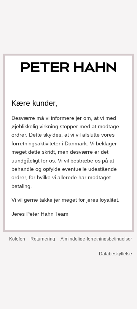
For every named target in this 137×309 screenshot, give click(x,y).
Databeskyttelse (115, 253)
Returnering (42, 239)
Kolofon (17, 239)
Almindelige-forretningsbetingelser (96, 239)
